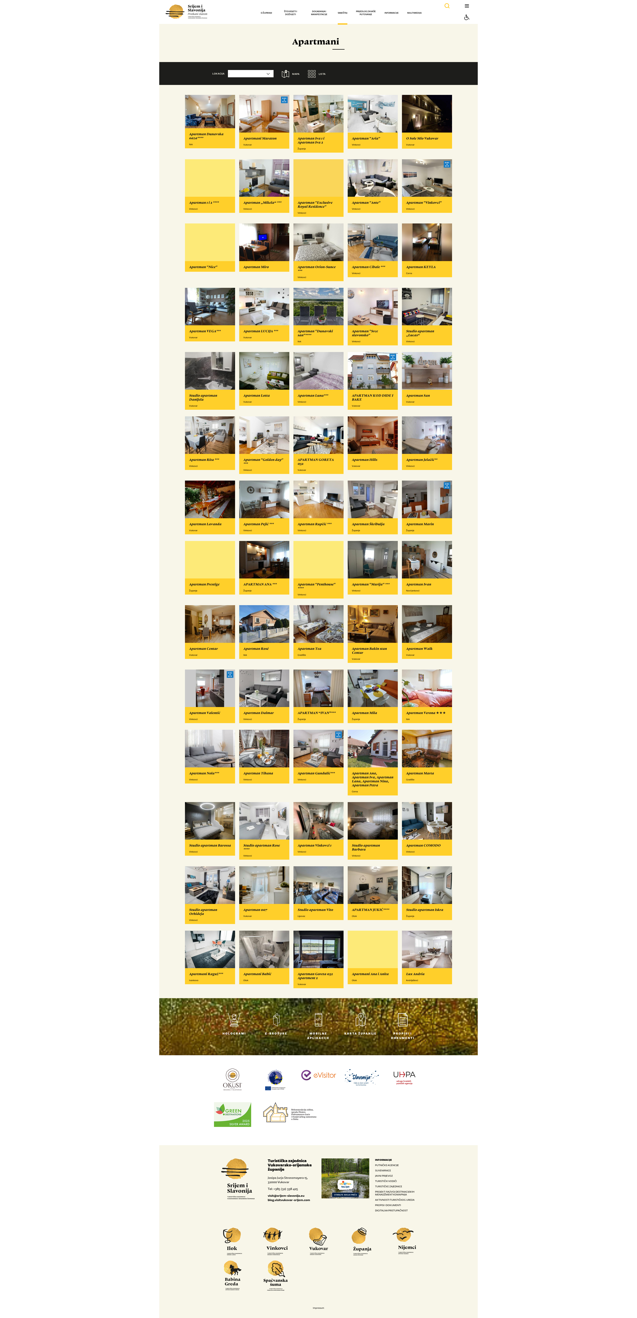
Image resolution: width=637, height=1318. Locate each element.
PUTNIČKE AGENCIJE (387, 1165)
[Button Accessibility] (466, 23)
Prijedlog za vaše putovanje (366, 13)
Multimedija (414, 12)
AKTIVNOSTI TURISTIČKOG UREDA (395, 1199)
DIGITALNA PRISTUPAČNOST (391, 1210)
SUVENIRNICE (383, 1170)
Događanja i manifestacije (319, 13)
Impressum (318, 1308)
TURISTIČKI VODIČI (386, 1181)
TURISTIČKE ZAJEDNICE (388, 1186)
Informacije (392, 12)
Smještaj (342, 12)
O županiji (266, 12)
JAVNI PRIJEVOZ (384, 1175)
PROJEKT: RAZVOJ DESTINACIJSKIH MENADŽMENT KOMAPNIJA (394, 1193)
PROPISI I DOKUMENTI (388, 1205)
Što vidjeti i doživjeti (290, 13)
